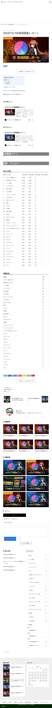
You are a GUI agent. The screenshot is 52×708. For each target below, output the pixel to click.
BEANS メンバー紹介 (7, 702)
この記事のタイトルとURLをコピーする (26, 71)
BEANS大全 (35, 702)
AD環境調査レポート (8, 461)
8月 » (32, 685)
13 (37, 675)
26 (35, 680)
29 (43, 680)
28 (40, 680)
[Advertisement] (26, 13)
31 (29, 683)
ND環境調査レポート (8, 38)
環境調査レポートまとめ (8, 477)
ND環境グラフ (7, 79)
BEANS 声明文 (28, 702)
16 (46, 675)
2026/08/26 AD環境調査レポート (9, 554)
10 (29, 675)
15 (43, 675)
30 (46, 680)
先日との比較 (7, 82)
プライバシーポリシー (44, 702)
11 (32, 675)
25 (32, 680)
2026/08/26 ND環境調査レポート (9, 557)
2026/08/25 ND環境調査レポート (9, 570)
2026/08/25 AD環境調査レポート (9, 566)
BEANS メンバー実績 (18, 702)
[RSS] (4, 706)
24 (29, 680)
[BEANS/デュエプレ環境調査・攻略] (3, 2)
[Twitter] (2, 706)
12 (35, 675)
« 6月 (29, 685)
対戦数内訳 (7, 83)
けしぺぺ (10, 387)
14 (40, 675)
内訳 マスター (7, 80)
